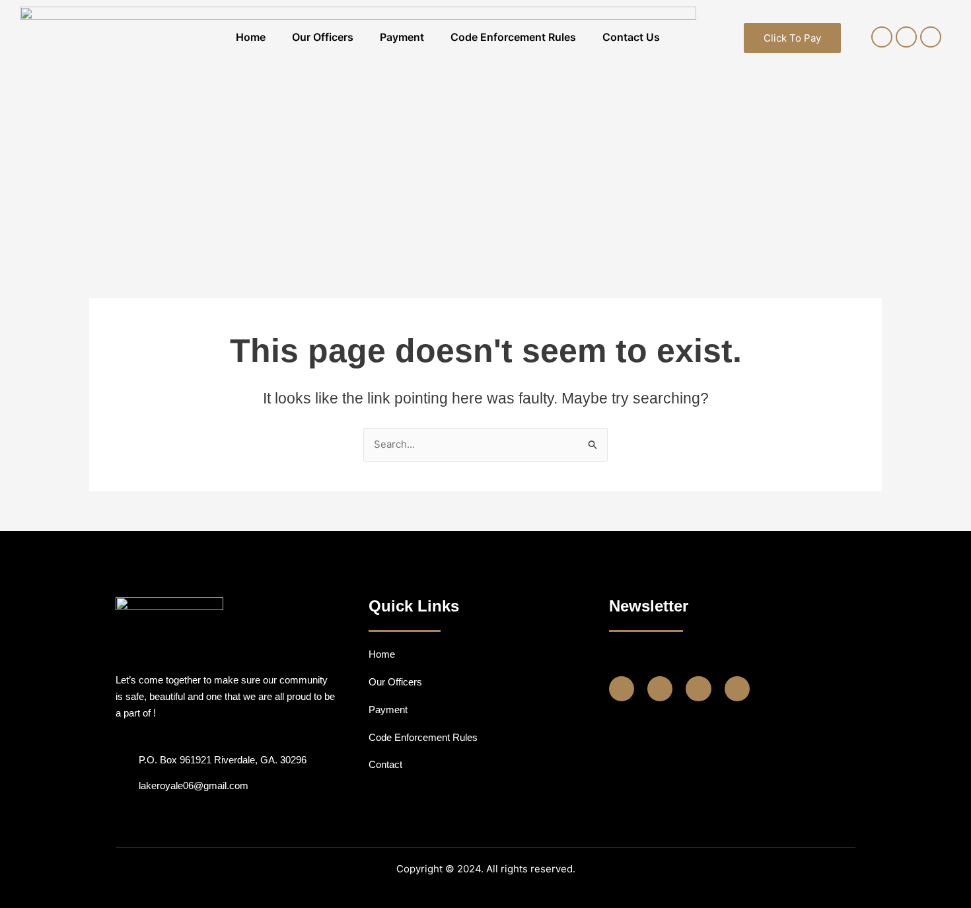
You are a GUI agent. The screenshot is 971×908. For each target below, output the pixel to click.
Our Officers (322, 37)
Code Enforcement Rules (513, 37)
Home (251, 37)
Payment (402, 37)
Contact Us (631, 37)
